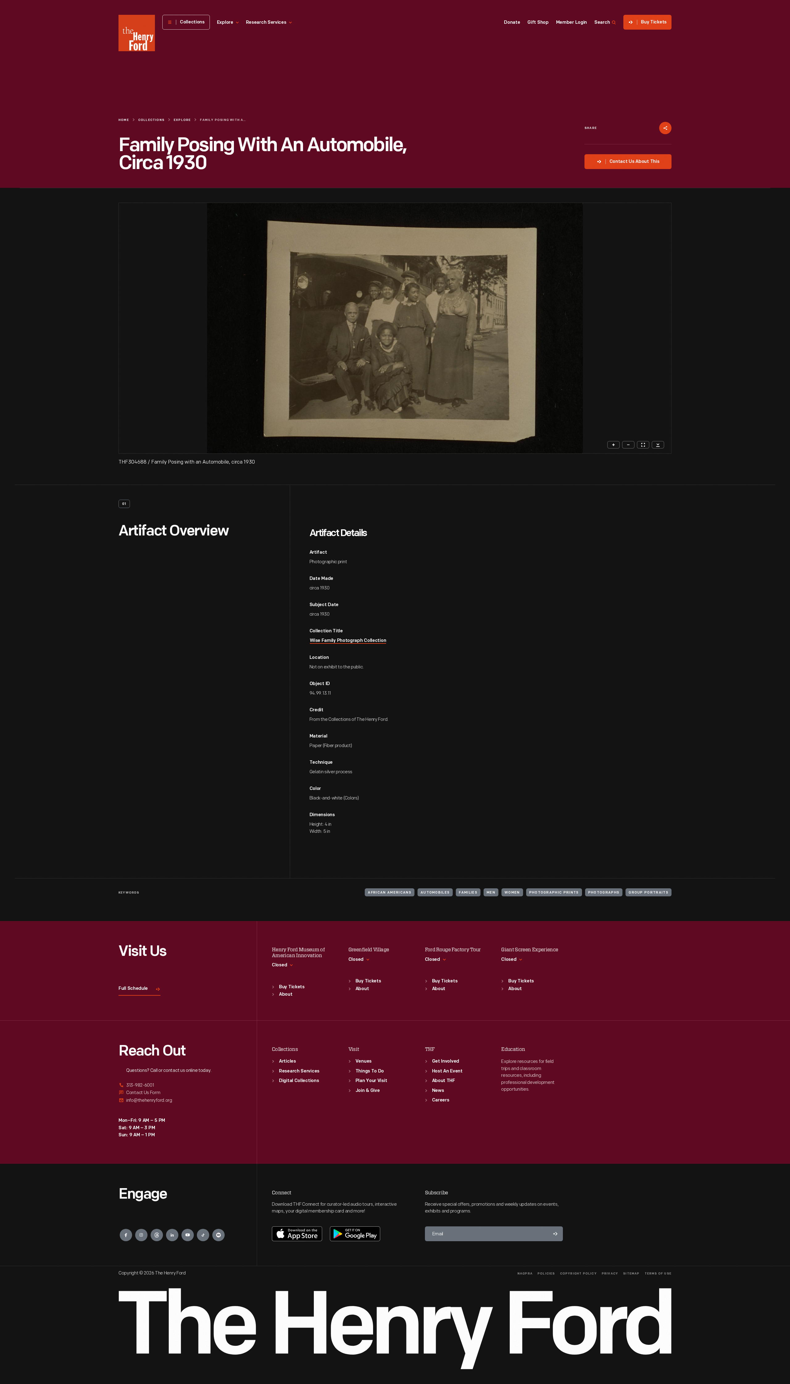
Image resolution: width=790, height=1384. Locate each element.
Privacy (610, 1273)
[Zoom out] (628, 444)
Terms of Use (658, 1273)
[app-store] (297, 1233)
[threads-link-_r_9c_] (157, 1235)
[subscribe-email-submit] (555, 1233)
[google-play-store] (355, 1233)
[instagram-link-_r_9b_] (141, 1235)
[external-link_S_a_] (180, 1085)
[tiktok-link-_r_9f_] (203, 1235)
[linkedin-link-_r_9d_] (172, 1235)
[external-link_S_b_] (180, 1093)
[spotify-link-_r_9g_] (218, 1235)
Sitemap (631, 1273)
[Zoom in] (613, 444)
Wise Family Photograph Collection (348, 640)
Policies (546, 1273)
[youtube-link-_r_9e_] (187, 1235)
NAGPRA (525, 1273)
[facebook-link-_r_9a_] (126, 1235)
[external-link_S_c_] (180, 1100)
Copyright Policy (578, 1273)
